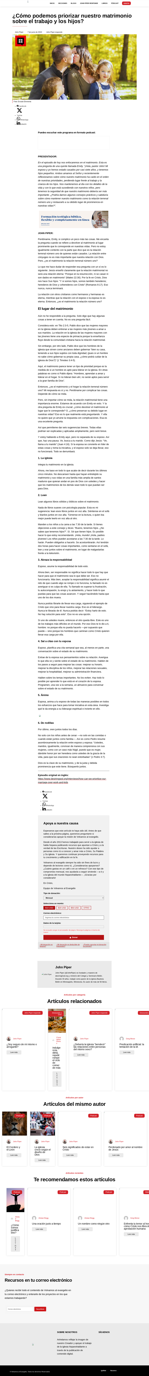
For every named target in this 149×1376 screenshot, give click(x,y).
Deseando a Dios (57, 1014)
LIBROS (104, 3)
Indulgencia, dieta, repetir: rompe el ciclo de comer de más (56, 1058)
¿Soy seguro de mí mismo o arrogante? (22, 1045)
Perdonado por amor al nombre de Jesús (125, 1148)
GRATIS (126, 3)
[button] (142, 3)
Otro (86, 908)
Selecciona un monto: (53, 903)
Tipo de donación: (51, 893)
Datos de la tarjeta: (52, 923)
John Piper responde (32, 1013)
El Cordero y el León (13, 1148)
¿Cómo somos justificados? (15, 1229)
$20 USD (62, 908)
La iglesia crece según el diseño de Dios (43, 1151)
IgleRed (103, 1370)
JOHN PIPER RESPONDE (89, 3)
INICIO (52, 3)
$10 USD (49, 908)
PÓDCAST (115, 3)
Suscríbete (40, 1309)
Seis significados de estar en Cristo (78, 1148)
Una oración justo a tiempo (46, 1223)
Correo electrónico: (52, 913)
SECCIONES (62, 3)
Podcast (19, 1116)
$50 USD (75, 908)
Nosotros (113, 1370)
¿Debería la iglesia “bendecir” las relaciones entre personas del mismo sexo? (89, 1047)
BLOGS (73, 3)
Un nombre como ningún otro (94, 1223)
